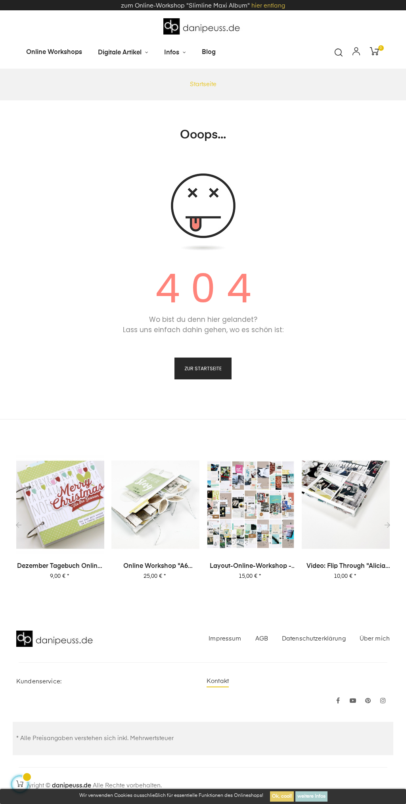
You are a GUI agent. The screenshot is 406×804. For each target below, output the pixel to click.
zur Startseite (203, 368)
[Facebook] (338, 701)
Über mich (375, 639)
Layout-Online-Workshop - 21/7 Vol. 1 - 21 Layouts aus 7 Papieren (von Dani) (251, 566)
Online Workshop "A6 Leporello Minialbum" (155, 566)
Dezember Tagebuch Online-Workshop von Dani (60, 566)
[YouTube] (353, 701)
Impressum (225, 639)
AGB (261, 639)
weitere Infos (311, 796)
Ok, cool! (282, 796)
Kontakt (218, 681)
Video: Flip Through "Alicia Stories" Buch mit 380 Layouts (345, 566)
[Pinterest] (368, 701)
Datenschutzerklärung (314, 639)
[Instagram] (383, 701)
